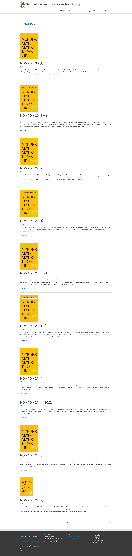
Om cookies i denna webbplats (74, 536)
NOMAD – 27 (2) (31, 500)
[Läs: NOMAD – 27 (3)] (29, 438)
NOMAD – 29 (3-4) (33, 115)
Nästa (109, 523)
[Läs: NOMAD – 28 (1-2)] (29, 308)
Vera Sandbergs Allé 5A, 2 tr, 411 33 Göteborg (29, 541)
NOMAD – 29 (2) (32, 168)
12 (67, 523)
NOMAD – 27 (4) (32, 378)
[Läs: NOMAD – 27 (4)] (29, 361)
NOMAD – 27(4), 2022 (36, 402)
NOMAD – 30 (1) (31, 63)
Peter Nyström (77, 540)
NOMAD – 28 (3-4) (33, 273)
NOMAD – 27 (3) (31, 455)
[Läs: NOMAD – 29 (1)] (29, 203)
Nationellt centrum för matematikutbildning (53, 4)
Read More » (23, 78)
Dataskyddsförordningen (73, 538)
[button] (66, 11)
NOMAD (22, 66)
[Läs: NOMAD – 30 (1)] (29, 46)
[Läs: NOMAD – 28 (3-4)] (29, 256)
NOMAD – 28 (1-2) (33, 326)
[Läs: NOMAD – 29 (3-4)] (29, 98)
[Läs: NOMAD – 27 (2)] (26, 487)
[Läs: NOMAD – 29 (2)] (29, 151)
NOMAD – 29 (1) (31, 221)
